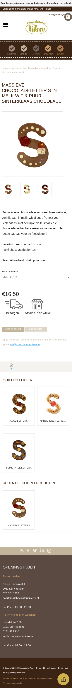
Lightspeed (51, 668)
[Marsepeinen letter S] (53, 403)
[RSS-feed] (23, 551)
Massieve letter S (19, 525)
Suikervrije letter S (19, 467)
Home (5, 68)
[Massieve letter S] (19, 507)
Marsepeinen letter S (53, 421)
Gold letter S (19, 421)
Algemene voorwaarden (13, 683)
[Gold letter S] (19, 403)
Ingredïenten (35, 329)
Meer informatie (13, 329)
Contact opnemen (44, 678)
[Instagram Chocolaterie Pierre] (49, 551)
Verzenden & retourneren (24, 678)
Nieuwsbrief (8, 678)
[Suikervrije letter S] (19, 450)
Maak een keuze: (11, 271)
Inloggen (53, 14)
